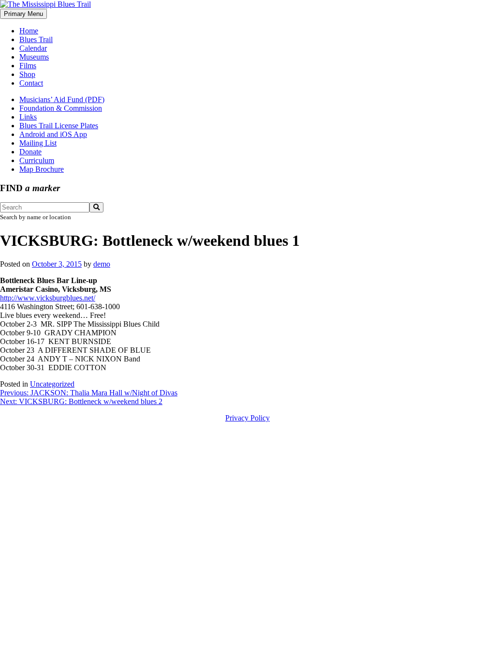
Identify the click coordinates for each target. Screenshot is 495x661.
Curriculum (36, 160)
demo (101, 264)
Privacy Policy (247, 418)
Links (28, 117)
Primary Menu (23, 13)
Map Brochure (41, 169)
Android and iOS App (53, 134)
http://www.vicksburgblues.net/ (47, 298)
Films (27, 65)
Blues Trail (36, 39)
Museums (34, 57)
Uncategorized (52, 384)
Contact (31, 83)
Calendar (33, 48)
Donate (30, 152)
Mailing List (38, 143)
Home (28, 31)
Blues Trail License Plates (58, 125)
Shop (27, 74)
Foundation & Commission (60, 108)
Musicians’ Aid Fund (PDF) (61, 99)
